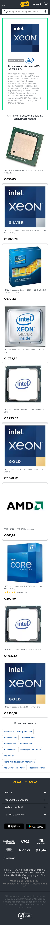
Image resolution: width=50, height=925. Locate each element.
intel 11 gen (8, 755)
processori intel (10, 737)
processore (8, 731)
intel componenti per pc (14, 768)
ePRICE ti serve (25, 782)
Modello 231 (16, 880)
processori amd (28, 737)
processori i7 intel (37, 768)
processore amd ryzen (30, 749)
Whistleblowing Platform (16, 883)
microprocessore (24, 731)
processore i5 (25, 743)
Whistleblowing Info (35, 885)
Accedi (37, 4)
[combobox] (25, 11)
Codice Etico (32, 880)
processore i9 (9, 749)
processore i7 (9, 743)
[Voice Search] (45, 11)
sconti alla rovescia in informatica (19, 762)
